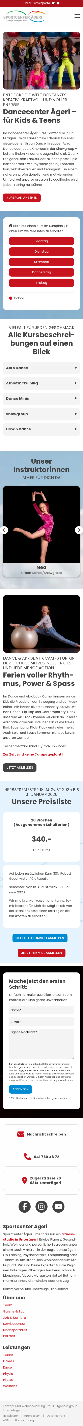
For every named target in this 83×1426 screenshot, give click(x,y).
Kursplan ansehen (21, 197)
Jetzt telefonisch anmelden (40, 938)
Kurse (7, 1367)
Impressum (32, 1416)
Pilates (8, 1379)
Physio (8, 1373)
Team (7, 1305)
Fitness (8, 1361)
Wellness (10, 1386)
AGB (6, 1420)
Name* (16, 1010)
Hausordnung (24, 1420)
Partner (9, 1336)
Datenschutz (56, 1416)
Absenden (20, 1089)
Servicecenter (14, 1323)
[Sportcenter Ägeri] (24, 16)
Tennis (8, 1355)
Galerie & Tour (14, 1311)
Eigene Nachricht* (24, 1032)
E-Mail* (16, 1022)
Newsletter (10, 1416)
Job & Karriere (14, 1317)
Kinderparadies (15, 1330)
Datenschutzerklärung (54, 1064)
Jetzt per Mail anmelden (41, 952)
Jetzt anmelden (19, 767)
